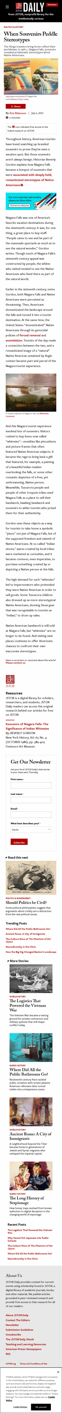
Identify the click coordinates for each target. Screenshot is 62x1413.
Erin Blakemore (18, 113)
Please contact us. (16, 662)
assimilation (14, 340)
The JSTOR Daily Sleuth (20, 1339)
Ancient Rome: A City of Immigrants (25, 933)
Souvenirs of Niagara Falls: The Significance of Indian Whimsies (27, 726)
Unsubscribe (13, 1334)
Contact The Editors (18, 1320)
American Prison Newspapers (23, 1349)
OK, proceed (40, 1406)
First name (17, 779)
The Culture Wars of (28, 940)
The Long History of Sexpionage (27, 1201)
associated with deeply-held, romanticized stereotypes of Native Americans (30, 179)
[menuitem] (52, 5)
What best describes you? (25, 823)
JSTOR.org (11, 1363)
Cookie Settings (20, 1406)
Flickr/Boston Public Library (18, 99)
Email (14, 808)
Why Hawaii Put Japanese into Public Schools (28, 1239)
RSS (8, 1354)
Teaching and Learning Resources (26, 1344)
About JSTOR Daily (17, 1315)
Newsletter (52, 4)
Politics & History (13, 27)
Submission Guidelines (19, 1330)
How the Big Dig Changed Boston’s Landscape (31, 952)
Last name (17, 794)
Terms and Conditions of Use (33, 1363)
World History (18, 996)
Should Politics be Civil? (26, 903)
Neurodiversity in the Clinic (21, 946)
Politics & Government (18, 898)
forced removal (30, 335)
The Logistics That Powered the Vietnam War (28, 1006)
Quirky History (18, 1065)
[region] (31, 1390)
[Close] (58, 1372)
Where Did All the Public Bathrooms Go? (28, 929)
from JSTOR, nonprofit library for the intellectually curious (31, 16)
